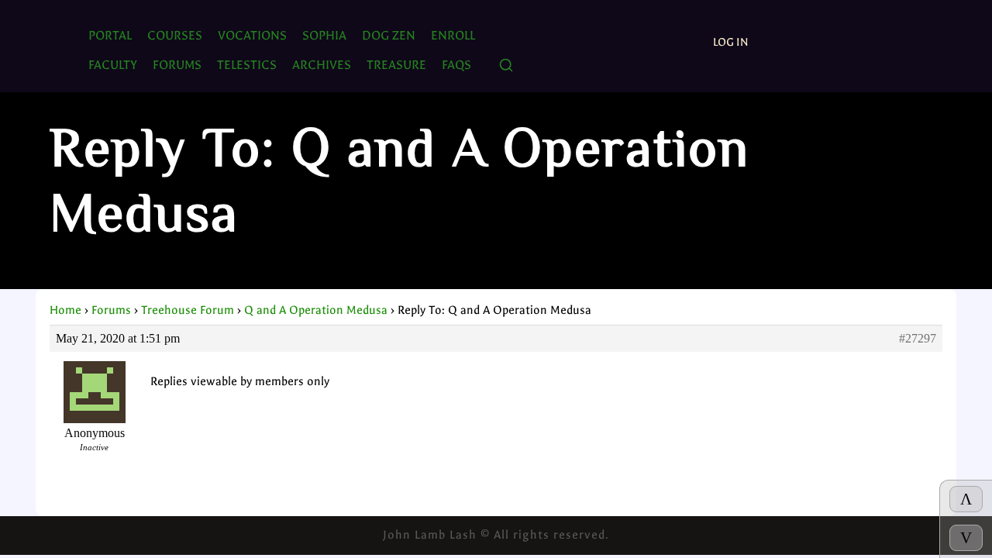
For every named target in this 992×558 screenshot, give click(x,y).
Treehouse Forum (187, 310)
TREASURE (396, 64)
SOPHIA (324, 35)
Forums (111, 310)
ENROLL (453, 35)
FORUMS (177, 64)
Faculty (112, 64)
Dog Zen (388, 35)
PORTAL (110, 35)
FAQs (456, 64)
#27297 (917, 338)
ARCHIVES (321, 64)
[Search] (506, 66)
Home (65, 310)
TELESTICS (247, 64)
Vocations (252, 35)
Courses (174, 35)
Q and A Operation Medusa (316, 310)
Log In (731, 42)
